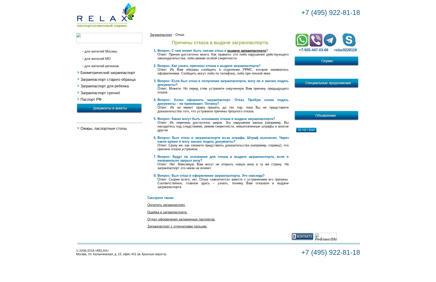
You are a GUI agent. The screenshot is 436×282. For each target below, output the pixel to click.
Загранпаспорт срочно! (100, 93)
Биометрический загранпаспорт (107, 73)
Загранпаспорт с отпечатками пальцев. (177, 226)
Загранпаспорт (161, 35)
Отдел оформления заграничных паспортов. (181, 219)
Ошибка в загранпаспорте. (167, 212)
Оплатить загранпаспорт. (166, 205)
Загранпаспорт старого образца (107, 80)
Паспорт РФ (90, 99)
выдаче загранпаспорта (246, 51)
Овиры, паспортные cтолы (103, 128)
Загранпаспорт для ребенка (104, 86)
